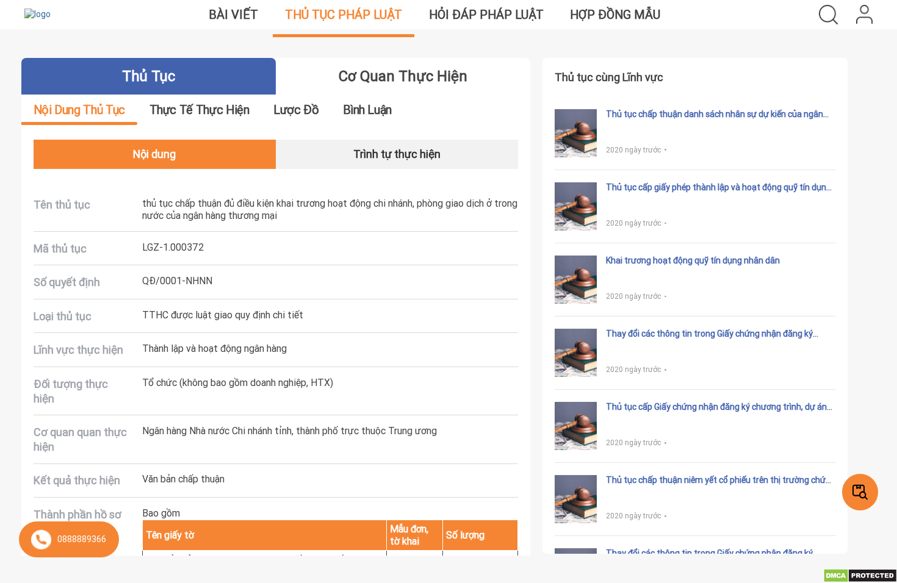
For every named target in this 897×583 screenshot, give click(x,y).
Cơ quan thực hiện (403, 76)
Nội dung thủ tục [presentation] (79, 109)
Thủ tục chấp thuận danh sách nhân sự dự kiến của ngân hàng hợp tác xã (714, 114)
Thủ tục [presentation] (148, 76)
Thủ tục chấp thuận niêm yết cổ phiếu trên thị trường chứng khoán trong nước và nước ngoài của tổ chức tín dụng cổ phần (720, 480)
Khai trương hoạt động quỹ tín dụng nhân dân (693, 261)
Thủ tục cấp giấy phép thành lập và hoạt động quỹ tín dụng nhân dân (718, 187)
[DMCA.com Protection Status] (860, 575)
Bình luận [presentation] (367, 109)
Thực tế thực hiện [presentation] (200, 109)
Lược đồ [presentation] (296, 109)
